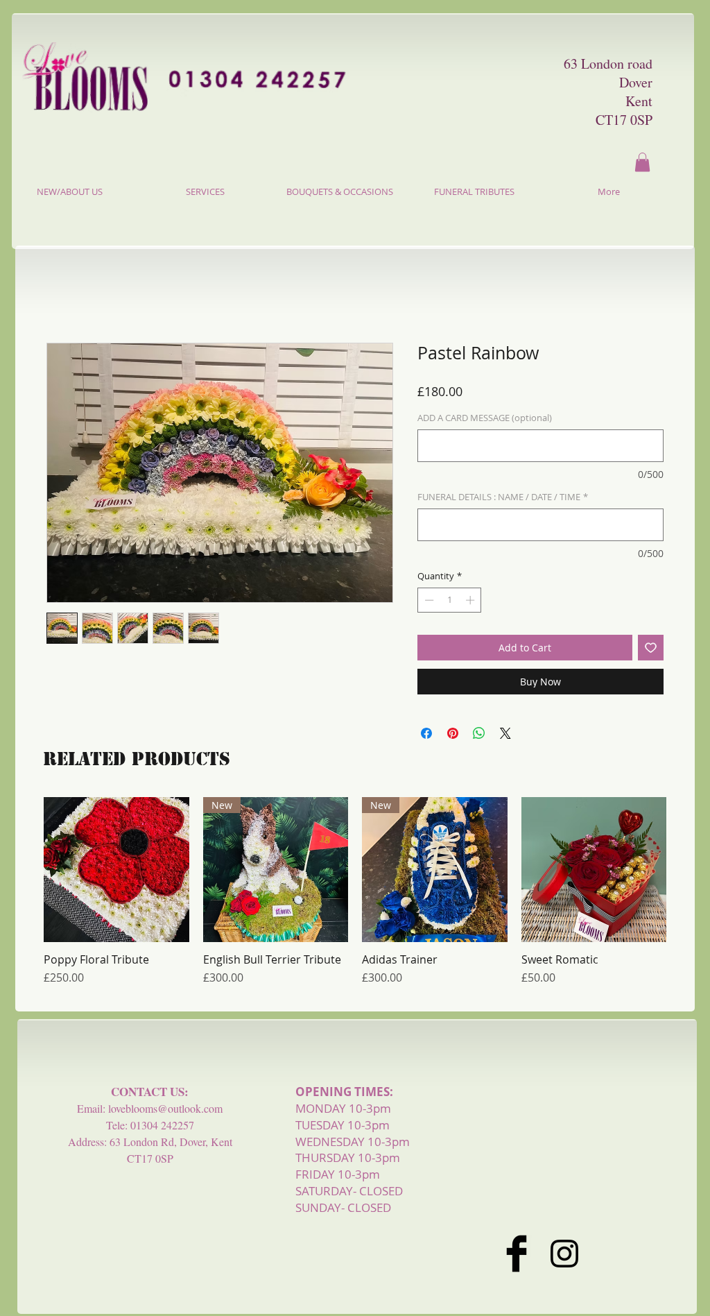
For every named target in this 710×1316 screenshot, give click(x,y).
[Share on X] (505, 733)
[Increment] (471, 600)
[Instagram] (564, 1253)
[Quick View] (116, 870)
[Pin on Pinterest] (452, 733)
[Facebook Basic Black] (516, 1253)
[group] (355, 898)
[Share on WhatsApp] (479, 733)
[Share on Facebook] (426, 733)
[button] (642, 162)
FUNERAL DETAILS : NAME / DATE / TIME (502, 497)
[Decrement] (427, 600)
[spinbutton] (449, 600)
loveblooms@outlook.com (165, 1108)
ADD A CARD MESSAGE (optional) (484, 418)
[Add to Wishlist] (651, 647)
